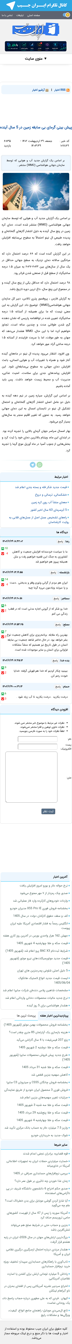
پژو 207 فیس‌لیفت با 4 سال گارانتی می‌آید (42, 1040)
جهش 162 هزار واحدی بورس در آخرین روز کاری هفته (35, 935)
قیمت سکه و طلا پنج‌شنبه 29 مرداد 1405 (43, 1112)
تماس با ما (7, 15)
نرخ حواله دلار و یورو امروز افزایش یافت (44, 885)
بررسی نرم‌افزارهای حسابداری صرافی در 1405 (40, 1173)
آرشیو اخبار (39, 90)
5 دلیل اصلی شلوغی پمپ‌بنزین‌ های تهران (42, 970)
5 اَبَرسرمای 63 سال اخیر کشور (49, 510)
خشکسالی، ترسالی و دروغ (51, 494)
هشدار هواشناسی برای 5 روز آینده (47, 1005)
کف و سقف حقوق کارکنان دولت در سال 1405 (40, 916)
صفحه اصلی (33, 15)
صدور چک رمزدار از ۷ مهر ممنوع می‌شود (44, 893)
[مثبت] (2, 548)
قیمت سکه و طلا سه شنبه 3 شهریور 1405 (42, 1105)
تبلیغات (20, 15)
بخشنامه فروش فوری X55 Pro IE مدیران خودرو (39, 908)
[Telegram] (33, 467)
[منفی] (2, 554)
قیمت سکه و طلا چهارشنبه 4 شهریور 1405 (42, 943)
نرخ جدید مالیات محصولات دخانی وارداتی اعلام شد (36, 998)
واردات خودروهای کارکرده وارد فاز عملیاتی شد (40, 900)
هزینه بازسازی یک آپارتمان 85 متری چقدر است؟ (38, 1032)
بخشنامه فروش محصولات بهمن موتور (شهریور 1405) (36, 1024)
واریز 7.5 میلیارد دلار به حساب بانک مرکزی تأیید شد (36, 1127)
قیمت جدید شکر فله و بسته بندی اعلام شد (41, 487)
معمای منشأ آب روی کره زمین (49, 502)
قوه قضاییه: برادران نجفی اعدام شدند (45, 1153)
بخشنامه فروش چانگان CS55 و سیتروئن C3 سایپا (37, 1082)
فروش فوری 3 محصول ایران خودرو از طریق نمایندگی (36, 1090)
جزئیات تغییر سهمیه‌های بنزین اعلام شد (44, 1097)
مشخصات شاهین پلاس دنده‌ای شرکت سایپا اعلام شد (35, 990)
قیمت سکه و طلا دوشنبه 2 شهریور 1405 (43, 1047)
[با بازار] (36, 46)
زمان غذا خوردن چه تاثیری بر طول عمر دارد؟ (41, 1181)
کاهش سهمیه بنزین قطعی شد (49, 1074)
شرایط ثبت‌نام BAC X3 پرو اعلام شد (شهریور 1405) (37, 951)
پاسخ (60, 541)
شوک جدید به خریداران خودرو (49, 1135)
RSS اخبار (60, 90)
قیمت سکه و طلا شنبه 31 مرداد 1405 (45, 1067)
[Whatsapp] (39, 467)
